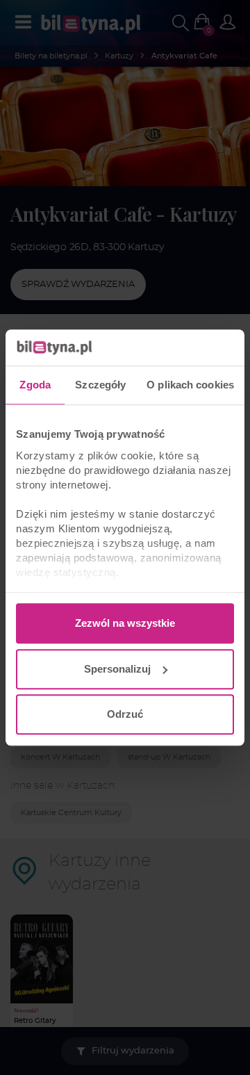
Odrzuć (125, 714)
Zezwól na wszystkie (125, 623)
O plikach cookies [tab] (190, 385)
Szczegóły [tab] (100, 385)
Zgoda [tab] (35, 385)
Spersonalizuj (117, 669)
